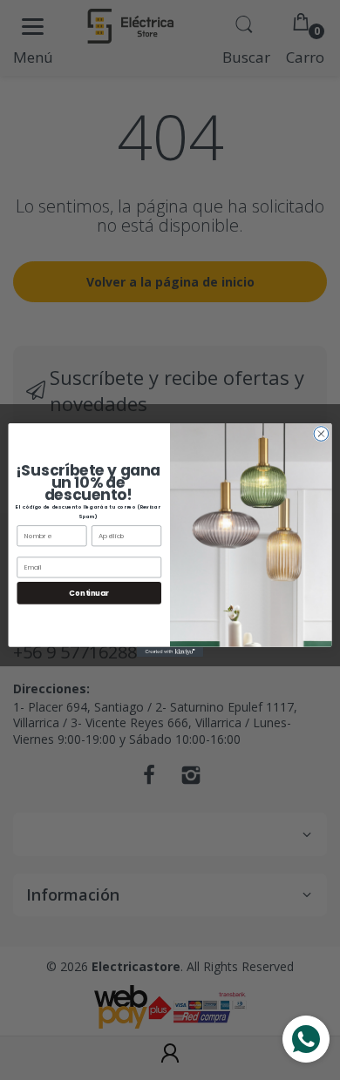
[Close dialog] (321, 434)
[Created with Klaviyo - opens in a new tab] (170, 652)
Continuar (89, 592)
